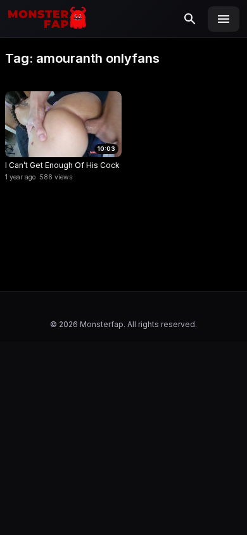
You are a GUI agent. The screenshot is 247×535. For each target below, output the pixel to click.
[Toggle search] (190, 19)
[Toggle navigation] (223, 19)
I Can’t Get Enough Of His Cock (62, 165)
